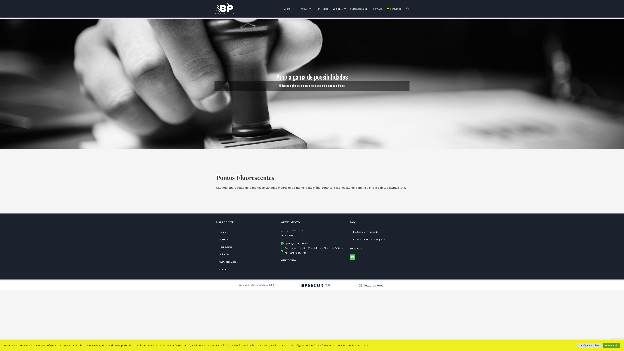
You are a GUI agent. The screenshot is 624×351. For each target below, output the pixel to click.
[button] (408, 9)
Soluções (338, 8)
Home (222, 232)
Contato (377, 8)
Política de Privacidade (365, 232)
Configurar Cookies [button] (589, 345)
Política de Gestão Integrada (369, 239)
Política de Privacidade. (239, 345)
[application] (291, 9)
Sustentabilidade (359, 8)
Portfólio (303, 8)
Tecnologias (321, 8)
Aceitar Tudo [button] (611, 345)
